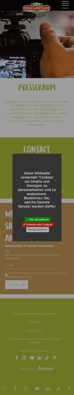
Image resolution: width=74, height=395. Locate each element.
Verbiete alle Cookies (38, 224)
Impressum (35, 330)
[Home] (37, 16)
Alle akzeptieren (39, 219)
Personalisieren (37, 229)
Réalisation (28, 369)
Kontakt (34, 322)
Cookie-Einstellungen (35, 350)
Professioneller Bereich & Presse (35, 313)
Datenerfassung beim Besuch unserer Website (34, 340)
